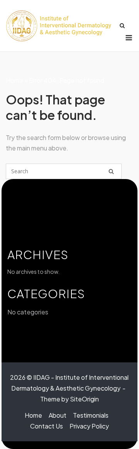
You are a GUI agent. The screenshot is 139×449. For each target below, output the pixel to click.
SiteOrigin (84, 399)
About (57, 415)
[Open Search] (122, 26)
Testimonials (90, 415)
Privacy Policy (89, 426)
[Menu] (128, 37)
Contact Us (46, 426)
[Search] (111, 171)
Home (14, 80)
